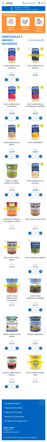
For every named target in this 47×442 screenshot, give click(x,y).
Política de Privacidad (13, 412)
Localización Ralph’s (12, 403)
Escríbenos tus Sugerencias (15, 421)
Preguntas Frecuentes (13, 408)
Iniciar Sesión (30, 3)
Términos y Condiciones (14, 416)
